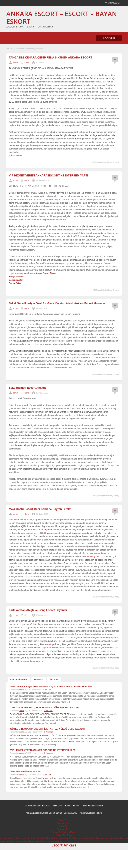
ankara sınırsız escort (16, 841)
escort (48, 644)
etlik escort (56, 583)
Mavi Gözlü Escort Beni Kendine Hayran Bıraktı (40, 509)
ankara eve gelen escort (82, 838)
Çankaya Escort (64, 829)
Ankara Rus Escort (64, 835)
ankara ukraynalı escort (37, 841)
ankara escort (15, 155)
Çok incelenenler (19, 679)
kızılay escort (6, 838)
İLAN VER (109, 38)
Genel (26, 63)
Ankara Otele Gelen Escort (64, 832)
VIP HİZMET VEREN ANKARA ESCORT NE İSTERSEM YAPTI (48, 175)
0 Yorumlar (47, 689)
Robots (99, 813)
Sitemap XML (70, 813)
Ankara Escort (33, 813)
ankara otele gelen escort (105, 838)
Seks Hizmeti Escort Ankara (27, 387)
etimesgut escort (95, 556)
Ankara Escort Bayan (51, 813)
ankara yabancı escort (59, 841)
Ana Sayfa (11, 49)
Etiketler (54, 679)
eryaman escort (51, 529)
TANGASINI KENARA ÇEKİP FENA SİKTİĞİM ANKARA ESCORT (50, 57)
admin (15, 63)
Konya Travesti (16, 276)
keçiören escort (63, 838)
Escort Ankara (64, 844)
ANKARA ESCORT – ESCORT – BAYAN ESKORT (61, 17)
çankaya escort (19, 838)
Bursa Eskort (15, 283)
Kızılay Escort (64, 826)
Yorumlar (38, 679)
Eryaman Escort (64, 823)
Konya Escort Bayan (46, 273)
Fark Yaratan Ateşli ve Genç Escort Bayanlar (38, 610)
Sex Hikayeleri (16, 280)
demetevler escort (36, 838)
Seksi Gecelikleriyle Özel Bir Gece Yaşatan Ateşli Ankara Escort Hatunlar (57, 303)
